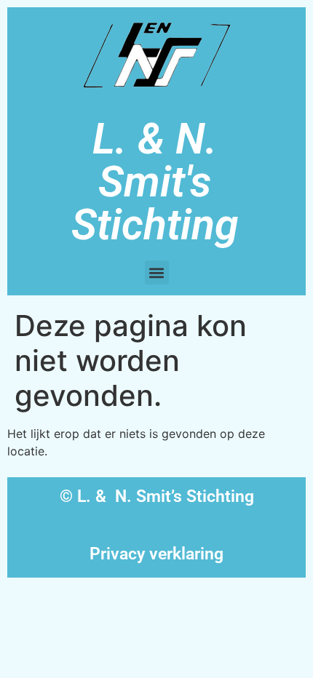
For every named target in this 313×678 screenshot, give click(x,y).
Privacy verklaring (156, 554)
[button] (157, 272)
